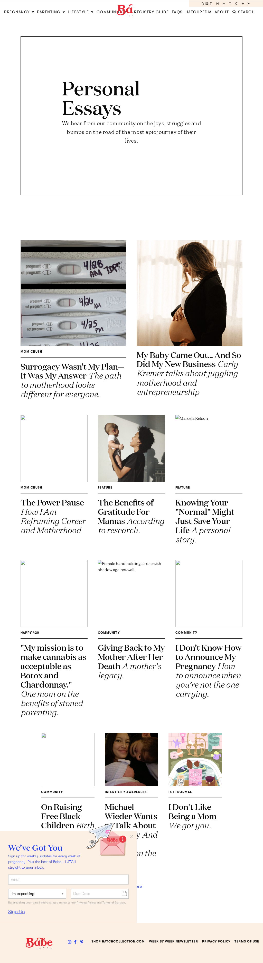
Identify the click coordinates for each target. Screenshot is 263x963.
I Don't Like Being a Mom (192, 815)
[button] (244, 10)
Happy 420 (30, 632)
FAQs (177, 12)
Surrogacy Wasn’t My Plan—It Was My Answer (72, 380)
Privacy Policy (86, 902)
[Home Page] (131, 10)
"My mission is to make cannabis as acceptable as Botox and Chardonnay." (53, 679)
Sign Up (16, 911)
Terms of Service (113, 902)
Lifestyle (78, 12)
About (222, 12)
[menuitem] (20, 10)
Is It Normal (180, 792)
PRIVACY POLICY (216, 941)
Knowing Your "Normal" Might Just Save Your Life (204, 520)
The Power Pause (53, 516)
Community (110, 12)
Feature (105, 487)
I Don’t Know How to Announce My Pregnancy (208, 670)
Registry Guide (151, 12)
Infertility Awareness (126, 792)
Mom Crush (31, 351)
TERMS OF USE (246, 941)
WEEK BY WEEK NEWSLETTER (173, 941)
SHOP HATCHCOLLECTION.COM (118, 941)
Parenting (49, 12)
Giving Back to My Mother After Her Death (131, 661)
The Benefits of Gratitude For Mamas (131, 516)
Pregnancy (17, 12)
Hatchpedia (198, 12)
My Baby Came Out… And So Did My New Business (189, 373)
